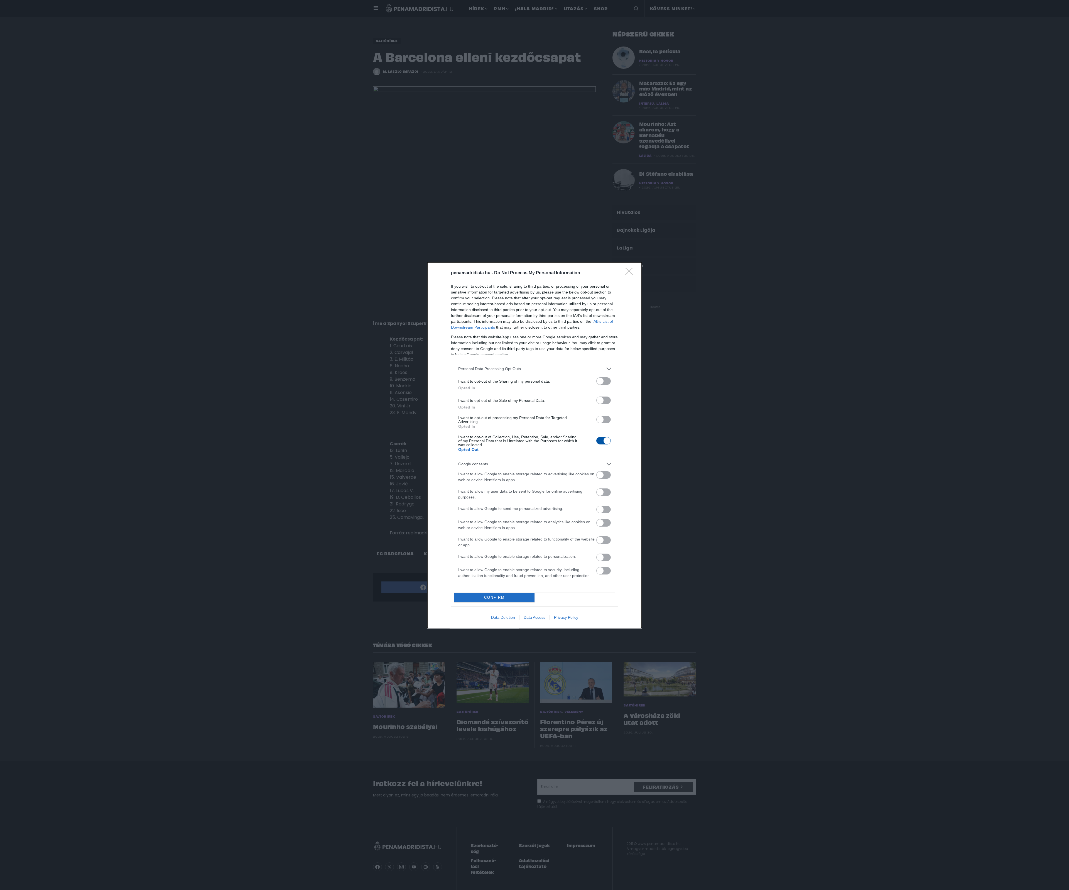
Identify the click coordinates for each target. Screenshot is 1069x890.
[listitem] (534, 369)
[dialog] (534, 445)
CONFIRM (494, 597)
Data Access (534, 617)
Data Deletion (503, 617)
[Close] (631, 273)
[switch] (603, 381)
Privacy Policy (566, 617)
